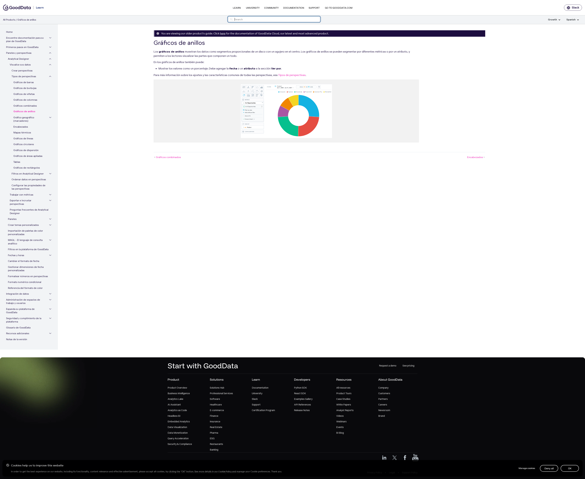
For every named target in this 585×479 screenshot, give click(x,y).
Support (314, 7)
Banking (214, 449)
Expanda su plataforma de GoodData (20, 311)
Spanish (571, 19)
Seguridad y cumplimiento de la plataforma (23, 320)
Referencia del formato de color (25, 288)
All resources (343, 387)
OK (570, 468)
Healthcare (216, 404)
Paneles (12, 219)
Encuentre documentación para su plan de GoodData (25, 39)
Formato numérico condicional (24, 282)
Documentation (293, 7)
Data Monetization (178, 432)
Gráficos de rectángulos (26, 167)
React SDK (300, 393)
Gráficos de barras (23, 82)
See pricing (408, 365)
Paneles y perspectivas (19, 52)
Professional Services (221, 393)
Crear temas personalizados (23, 225)
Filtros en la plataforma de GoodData (28, 249)
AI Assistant (174, 404)
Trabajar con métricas (21, 194)
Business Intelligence (179, 393)
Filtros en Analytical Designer (28, 173)
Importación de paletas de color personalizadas (25, 232)
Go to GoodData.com (338, 7)
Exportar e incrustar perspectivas (20, 202)
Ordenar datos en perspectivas (29, 179)
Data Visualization (177, 427)
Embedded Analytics (179, 421)
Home (9, 31)
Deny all (549, 468)
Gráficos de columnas (25, 99)
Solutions (216, 379)
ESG (212, 438)
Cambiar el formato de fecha (23, 261)
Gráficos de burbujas (25, 88)
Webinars (341, 421)
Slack (575, 7)
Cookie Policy (225, 471)
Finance (214, 415)
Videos (340, 415)
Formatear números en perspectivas (28, 276)
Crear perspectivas (22, 70)
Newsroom (384, 410)
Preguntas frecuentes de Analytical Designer (29, 211)
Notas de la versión (16, 339)
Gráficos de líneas (23, 138)
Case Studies (343, 398)
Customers (384, 393)
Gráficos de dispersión (26, 150)
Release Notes (302, 410)
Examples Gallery (303, 398)
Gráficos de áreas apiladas (28, 156)
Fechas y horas (16, 255)
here (222, 33)
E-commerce (217, 410)
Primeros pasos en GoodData (22, 47)
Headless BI (174, 415)
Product (173, 379)
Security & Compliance (180, 444)
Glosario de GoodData (18, 327)
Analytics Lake (175, 398)
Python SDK (300, 387)
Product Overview (177, 387)
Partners (383, 398)
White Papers (343, 404)
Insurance (215, 421)
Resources (343, 379)
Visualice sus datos (20, 64)
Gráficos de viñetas (24, 94)
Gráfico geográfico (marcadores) (23, 119)
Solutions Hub (217, 387)
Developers (302, 379)
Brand (381, 415)
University (253, 7)
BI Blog (340, 432)
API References (302, 404)
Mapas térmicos (22, 132)
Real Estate (216, 427)
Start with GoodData (203, 365)
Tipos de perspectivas (24, 76)
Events (340, 427)
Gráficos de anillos (24, 111)
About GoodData (390, 379)
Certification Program (263, 410)
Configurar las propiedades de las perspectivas (28, 187)
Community (271, 7)
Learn (237, 7)
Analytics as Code (177, 410)
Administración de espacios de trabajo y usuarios (23, 301)
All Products (9, 19)
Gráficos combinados (25, 105)
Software (215, 398)
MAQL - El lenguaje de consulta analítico (25, 242)
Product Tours (343, 393)
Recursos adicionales (17, 333)
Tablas (16, 161)
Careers (382, 404)
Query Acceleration (178, 438)
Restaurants (216, 444)
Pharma (214, 432)
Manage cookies (527, 468)
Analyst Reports (345, 410)
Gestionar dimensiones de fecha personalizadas (26, 269)
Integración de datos (17, 293)
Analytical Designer (18, 58)
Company (383, 387)
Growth (552, 19)
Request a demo (387, 365)
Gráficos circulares (23, 144)
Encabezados (20, 126)
